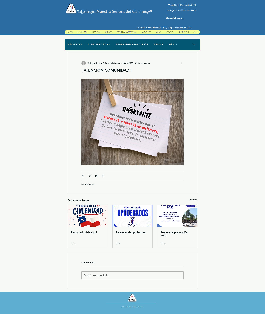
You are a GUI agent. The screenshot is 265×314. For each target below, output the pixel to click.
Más (171, 44)
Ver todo (193, 200)
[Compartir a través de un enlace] (103, 176)
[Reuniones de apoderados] (133, 216)
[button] (194, 44)
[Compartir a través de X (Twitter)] (89, 176)
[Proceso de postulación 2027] (177, 216)
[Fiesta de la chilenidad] (88, 216)
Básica (158, 44)
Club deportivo (99, 44)
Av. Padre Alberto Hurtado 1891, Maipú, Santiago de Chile (164, 27)
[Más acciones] (182, 63)
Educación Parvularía (132, 44)
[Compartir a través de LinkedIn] (96, 176)
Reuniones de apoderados (131, 232)
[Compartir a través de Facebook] (82, 176)
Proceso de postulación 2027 (174, 234)
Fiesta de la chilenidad (84, 232)
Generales (75, 44)
